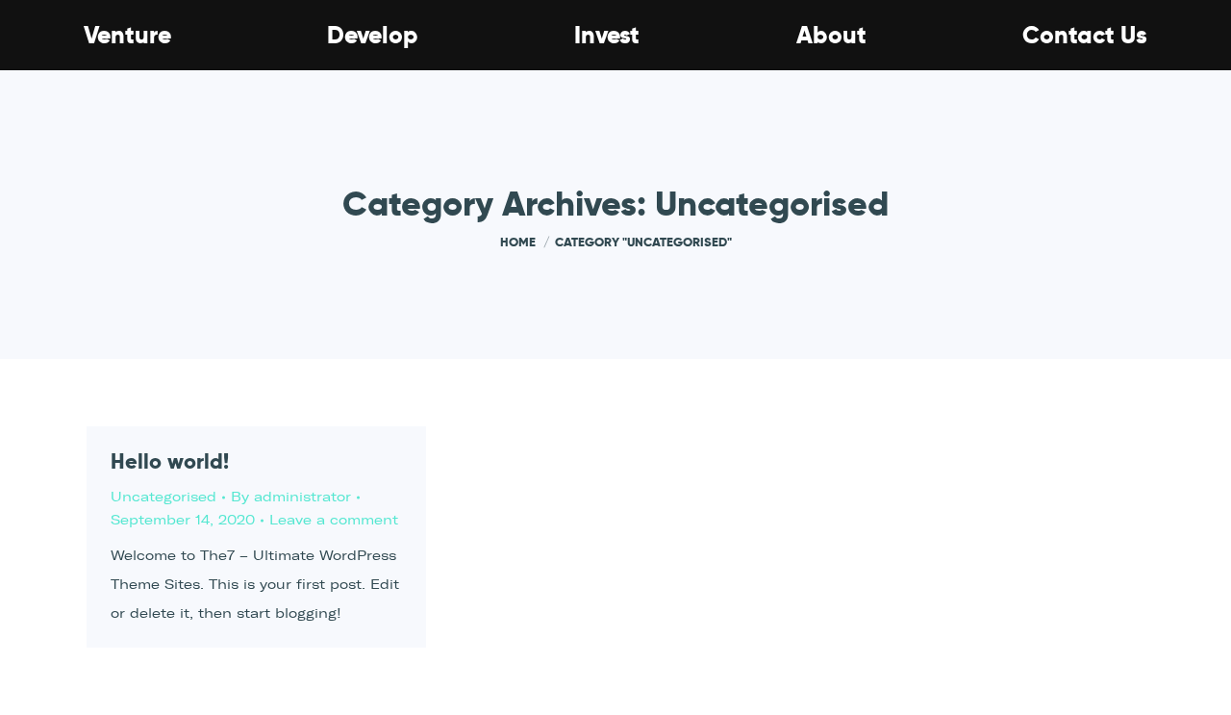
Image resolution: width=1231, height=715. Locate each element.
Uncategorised (163, 497)
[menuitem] (127, 35)
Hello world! (170, 460)
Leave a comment (333, 520)
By (291, 497)
